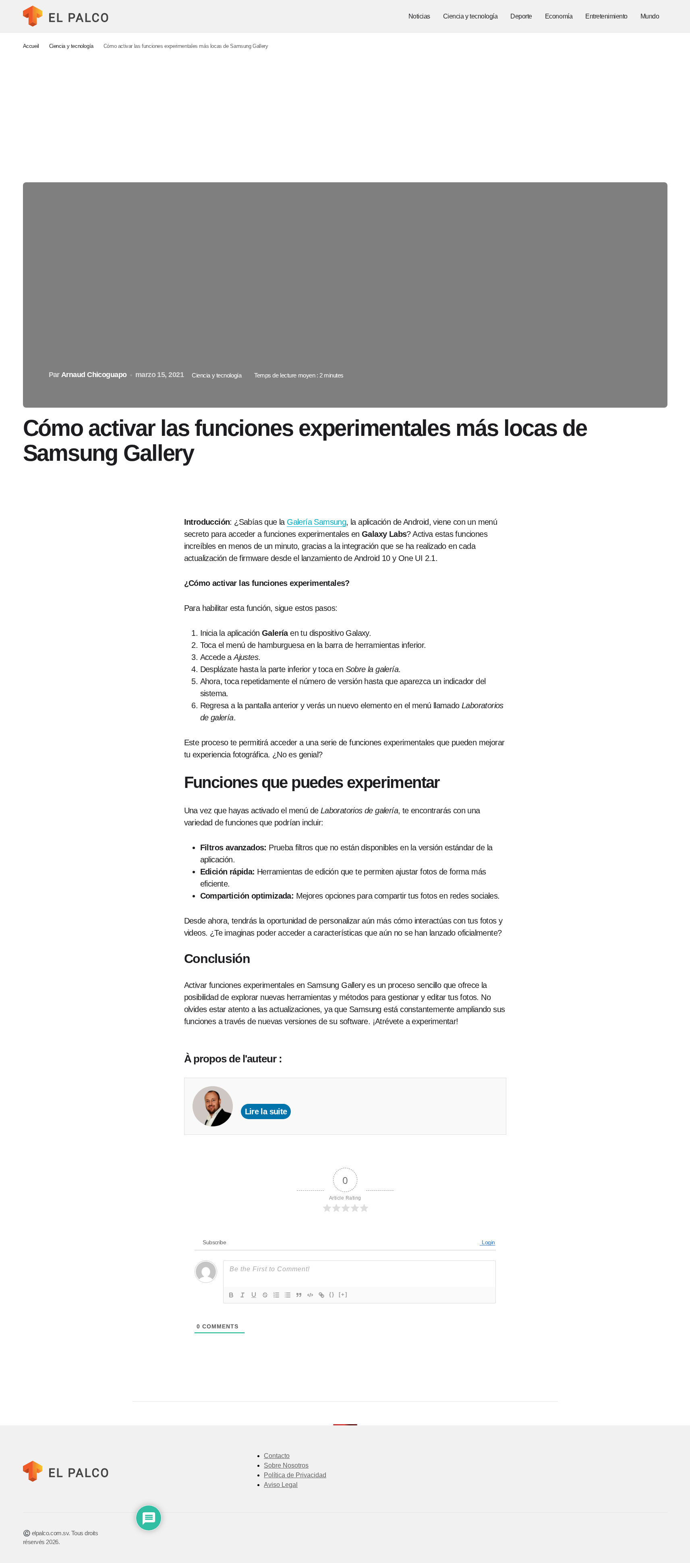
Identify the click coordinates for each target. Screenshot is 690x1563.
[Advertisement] (345, 116)
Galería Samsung (316, 522)
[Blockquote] (299, 1295)
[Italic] (242, 1295)
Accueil (31, 46)
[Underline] (253, 1295)
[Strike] (265, 1295)
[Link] (321, 1295)
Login (488, 1242)
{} (332, 1294)
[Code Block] (310, 1295)
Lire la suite (266, 1111)
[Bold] (231, 1295)
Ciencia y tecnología (71, 46)
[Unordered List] (287, 1295)
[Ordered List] (276, 1295)
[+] (343, 1294)
